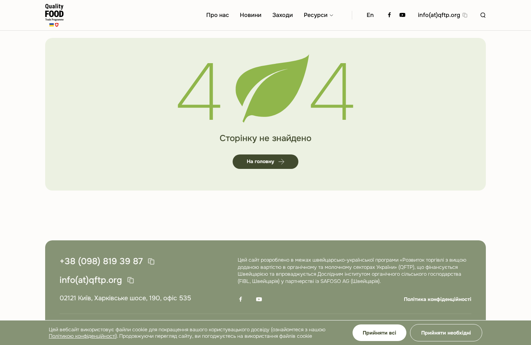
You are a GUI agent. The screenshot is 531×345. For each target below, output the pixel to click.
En (370, 15)
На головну (260, 161)
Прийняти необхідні (446, 332)
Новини (251, 15)
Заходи (282, 15)
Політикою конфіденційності (82, 336)
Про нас (217, 15)
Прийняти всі (379, 332)
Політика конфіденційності (437, 299)
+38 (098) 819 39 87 (101, 262)
